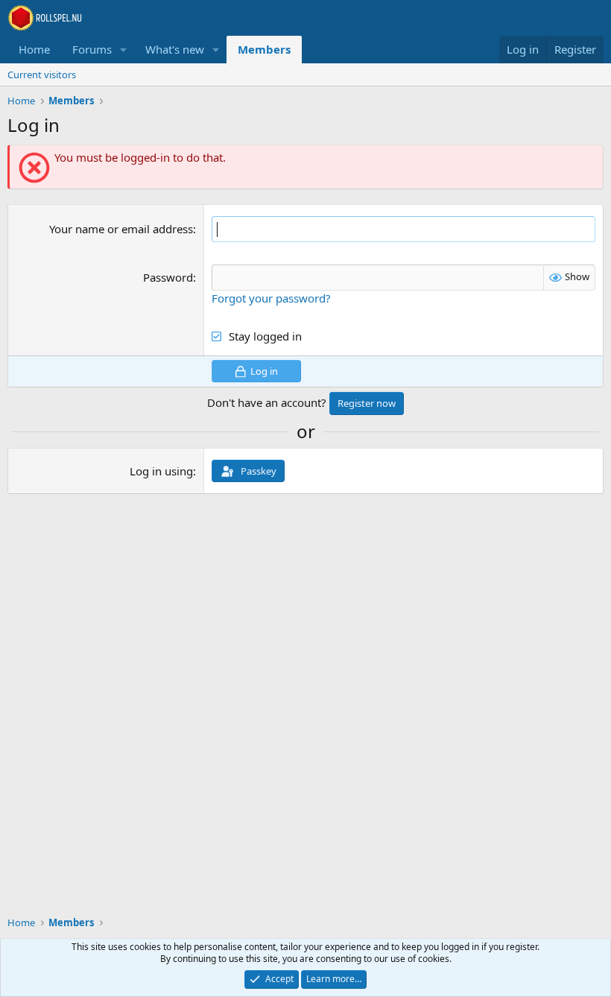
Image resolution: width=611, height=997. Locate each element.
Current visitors (41, 74)
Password (168, 277)
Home (34, 49)
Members (264, 49)
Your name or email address (121, 228)
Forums (92, 49)
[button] (123, 49)
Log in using (161, 470)
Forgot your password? (271, 298)
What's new (174, 49)
